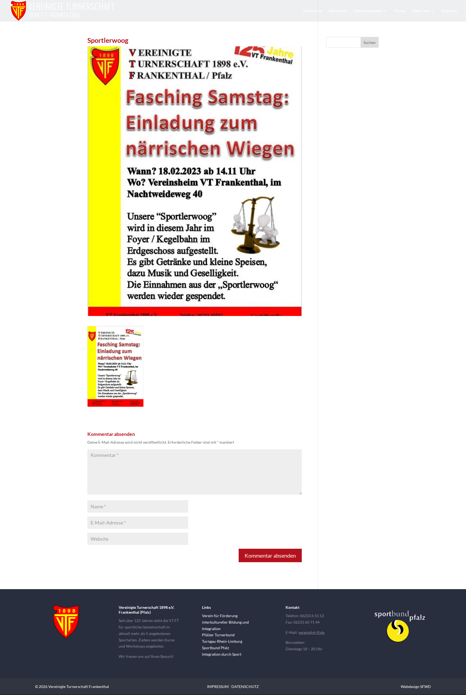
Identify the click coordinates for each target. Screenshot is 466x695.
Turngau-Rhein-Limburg (222, 641)
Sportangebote (368, 11)
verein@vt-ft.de (311, 632)
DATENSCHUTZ (245, 686)
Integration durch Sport (221, 654)
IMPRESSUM (218, 686)
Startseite (312, 11)
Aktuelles (338, 11)
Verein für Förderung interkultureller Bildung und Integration (225, 622)
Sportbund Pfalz (215, 647)
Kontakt (449, 11)
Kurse (400, 11)
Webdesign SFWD (416, 686)
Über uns (421, 11)
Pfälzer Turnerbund (218, 635)
